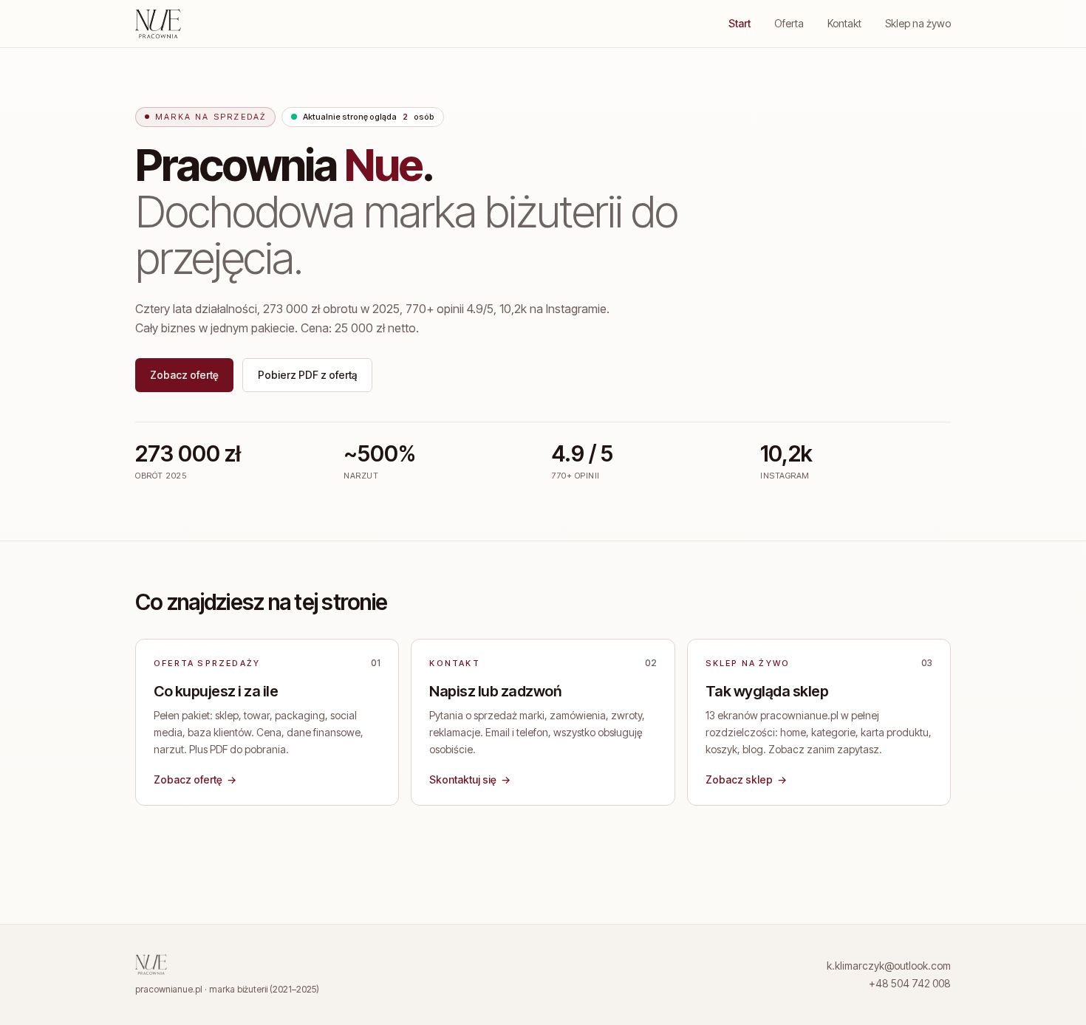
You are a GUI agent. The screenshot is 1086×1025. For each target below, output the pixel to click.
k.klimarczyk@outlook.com (889, 965)
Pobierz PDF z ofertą (307, 374)
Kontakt (844, 23)
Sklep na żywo (918, 23)
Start (739, 23)
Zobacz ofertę (184, 374)
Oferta (789, 23)
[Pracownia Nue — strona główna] (158, 23)
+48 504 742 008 (910, 983)
